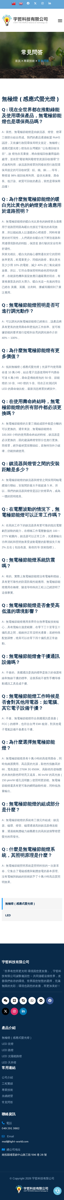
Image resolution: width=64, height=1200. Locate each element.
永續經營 (7, 1096)
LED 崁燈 (7, 1043)
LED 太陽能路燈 (12, 1056)
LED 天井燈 (9, 1062)
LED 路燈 (7, 1050)
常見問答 (7, 1102)
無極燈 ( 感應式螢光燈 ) (20, 903)
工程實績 (7, 1083)
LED (8, 915)
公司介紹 (7, 1077)
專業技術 (7, 1089)
